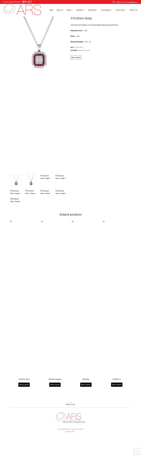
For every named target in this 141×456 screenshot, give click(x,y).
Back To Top (70, 404)
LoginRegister (133, 2)
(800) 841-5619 (121, 2)
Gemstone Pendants (84, 50)
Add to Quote (76, 57)
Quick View (16, 391)
